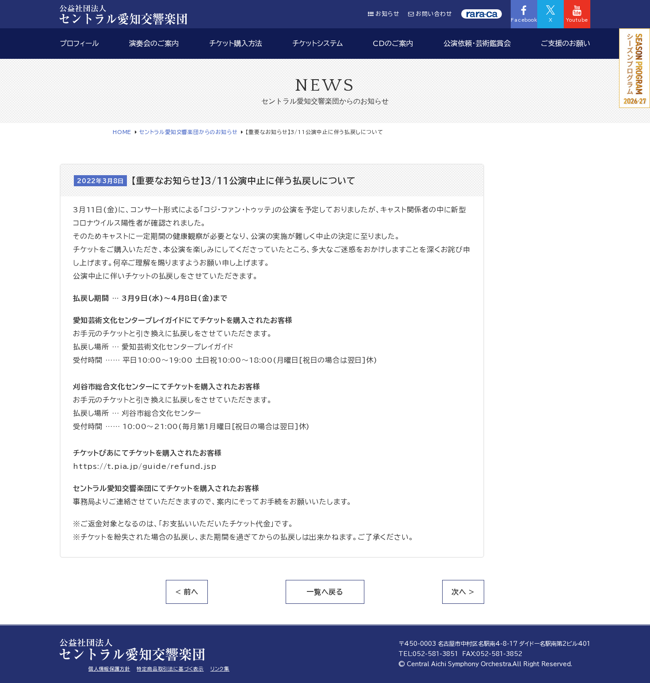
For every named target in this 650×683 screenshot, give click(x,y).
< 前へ (187, 591)
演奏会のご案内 (154, 43)
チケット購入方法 (235, 43)
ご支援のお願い (565, 43)
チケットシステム (317, 43)
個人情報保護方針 (109, 668)
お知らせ (387, 14)
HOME (122, 131)
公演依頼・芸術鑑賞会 (477, 43)
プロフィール (79, 43)
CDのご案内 (393, 43)
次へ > (463, 591)
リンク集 (219, 668)
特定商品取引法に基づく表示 (170, 668)
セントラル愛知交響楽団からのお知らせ (188, 131)
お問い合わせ (434, 14)
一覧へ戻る (325, 591)
